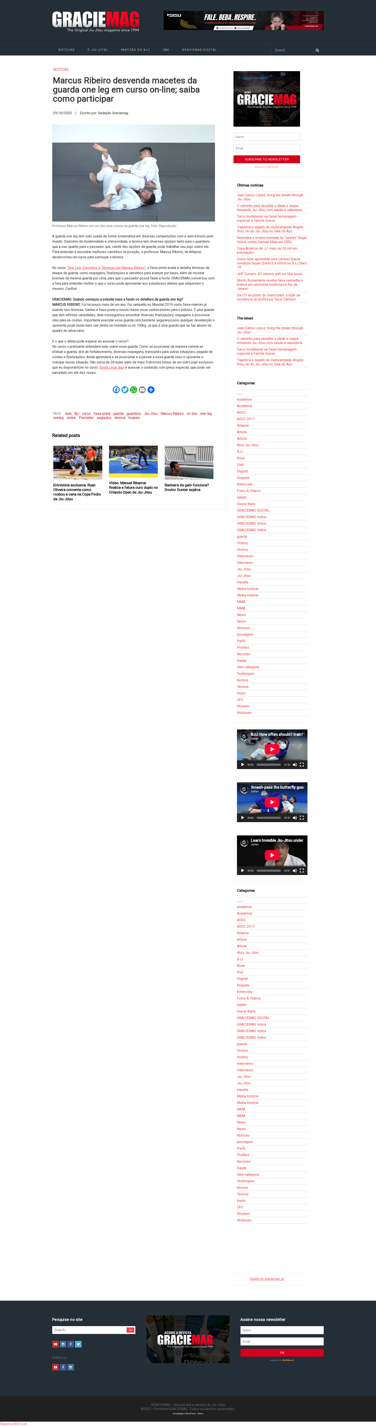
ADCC (241, 412)
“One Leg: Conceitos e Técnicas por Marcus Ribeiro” (106, 268)
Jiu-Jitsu (151, 414)
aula (68, 414)
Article (242, 432)
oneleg (58, 418)
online (71, 418)
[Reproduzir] (242, 765)
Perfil (241, 641)
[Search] (317, 49)
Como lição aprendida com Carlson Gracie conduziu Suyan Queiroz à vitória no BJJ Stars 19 (272, 263)
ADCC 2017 (246, 419)
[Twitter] (78, 1344)
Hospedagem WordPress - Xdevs (188, 1413)
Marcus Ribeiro (172, 414)
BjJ (76, 414)
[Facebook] (70, 1344)
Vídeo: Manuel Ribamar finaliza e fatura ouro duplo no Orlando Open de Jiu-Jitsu (133, 487)
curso (86, 414)
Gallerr (242, 497)
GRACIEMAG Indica (251, 517)
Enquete (243, 478)
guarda (118, 414)
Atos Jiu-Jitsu (247, 445)
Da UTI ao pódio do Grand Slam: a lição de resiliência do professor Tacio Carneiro (268, 297)
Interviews (245, 556)
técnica (119, 418)
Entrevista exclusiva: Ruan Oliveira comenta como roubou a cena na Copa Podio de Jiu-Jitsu (77, 492)
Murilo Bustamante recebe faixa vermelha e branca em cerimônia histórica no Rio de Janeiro (270, 284)
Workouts (244, 713)
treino (241, 693)
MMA (241, 602)
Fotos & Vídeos (249, 491)
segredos (104, 418)
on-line (192, 414)
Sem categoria (248, 667)
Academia (244, 406)
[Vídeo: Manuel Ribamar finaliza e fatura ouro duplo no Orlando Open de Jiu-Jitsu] (133, 461)
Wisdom (243, 706)
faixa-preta (102, 414)
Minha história (247, 589)
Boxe (241, 458)
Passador (86, 418)
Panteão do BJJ (135, 49)
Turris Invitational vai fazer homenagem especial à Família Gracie (267, 218)
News (241, 615)
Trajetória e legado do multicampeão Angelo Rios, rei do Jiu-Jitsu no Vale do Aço (270, 229)
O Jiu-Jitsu (97, 49)
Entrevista (244, 484)
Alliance (243, 425)
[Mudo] (295, 765)
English (242, 471)
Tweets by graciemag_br (266, 1279)
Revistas (243, 654)
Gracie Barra (246, 504)
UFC (240, 700)
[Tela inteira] (302, 765)
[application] (272, 749)
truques (134, 418)
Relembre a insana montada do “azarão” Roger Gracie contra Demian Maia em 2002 (272, 240)
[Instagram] (63, 1344)
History (242, 543)
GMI (166, 49)
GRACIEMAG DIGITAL (199, 49)
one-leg (206, 414)
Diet (240, 465)
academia (244, 399)
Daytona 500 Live (13, 1424)
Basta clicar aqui (111, 367)
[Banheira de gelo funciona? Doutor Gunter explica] (189, 462)
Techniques (245, 674)
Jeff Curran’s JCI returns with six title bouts (270, 274)
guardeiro (134, 414)
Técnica (242, 687)
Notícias (66, 49)
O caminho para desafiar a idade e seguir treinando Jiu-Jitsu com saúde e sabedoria (269, 208)
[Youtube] (55, 1344)
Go (131, 1330)
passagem (245, 634)
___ (240, 393)
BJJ (240, 452)
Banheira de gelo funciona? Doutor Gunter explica (187, 487)
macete (242, 582)
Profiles (243, 647)
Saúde (242, 660)
